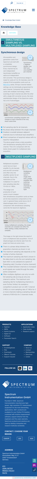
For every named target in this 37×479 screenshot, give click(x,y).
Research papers (28, 331)
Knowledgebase (9, 348)
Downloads (8, 352)
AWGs (6, 329)
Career (28, 357)
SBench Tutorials (9, 354)
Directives (29, 354)
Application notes (29, 327)
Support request (9, 357)
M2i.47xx (6, 85)
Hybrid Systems (9, 331)
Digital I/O (7, 334)
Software (7, 336)
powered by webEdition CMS (25, 478)
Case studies (27, 329)
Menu (33, 10)
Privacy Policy (8, 471)
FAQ (5, 350)
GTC (3, 466)
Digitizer (7, 327)
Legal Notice (7, 468)
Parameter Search (10, 338)
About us (29, 348)
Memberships (30, 352)
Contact (28, 350)
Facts (4, 473)
